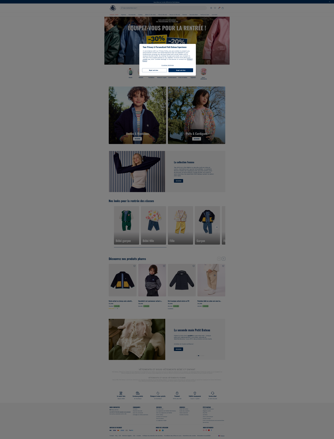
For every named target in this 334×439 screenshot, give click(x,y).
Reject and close (153, 70)
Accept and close (180, 70)
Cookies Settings (167, 65)
